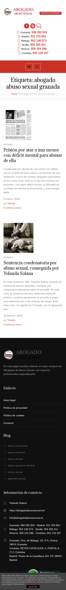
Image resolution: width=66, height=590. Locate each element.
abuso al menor (16, 452)
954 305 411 (38, 44)
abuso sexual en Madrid (21, 465)
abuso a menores (17, 445)
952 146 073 (38, 40)
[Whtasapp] (39, 25)
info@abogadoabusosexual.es (26, 517)
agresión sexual (17, 478)
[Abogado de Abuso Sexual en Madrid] (33, 11)
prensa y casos (14, 208)
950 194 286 (39, 48)
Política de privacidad (15, 407)
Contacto (9, 423)
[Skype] (32, 25)
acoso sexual (15, 472)
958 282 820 (39, 32)
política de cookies (35, 582)
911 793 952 (38, 36)
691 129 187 (40, 52)
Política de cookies (14, 415)
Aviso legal (9, 400)
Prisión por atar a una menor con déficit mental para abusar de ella (33, 155)
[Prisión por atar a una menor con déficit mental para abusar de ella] (18, 124)
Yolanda (11, 203)
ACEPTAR (33, 587)
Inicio (14, 93)
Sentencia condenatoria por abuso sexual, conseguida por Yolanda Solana (31, 268)
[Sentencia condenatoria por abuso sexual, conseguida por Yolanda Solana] (18, 237)
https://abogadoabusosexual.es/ (27, 510)
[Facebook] (26, 25)
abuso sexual (15, 458)
